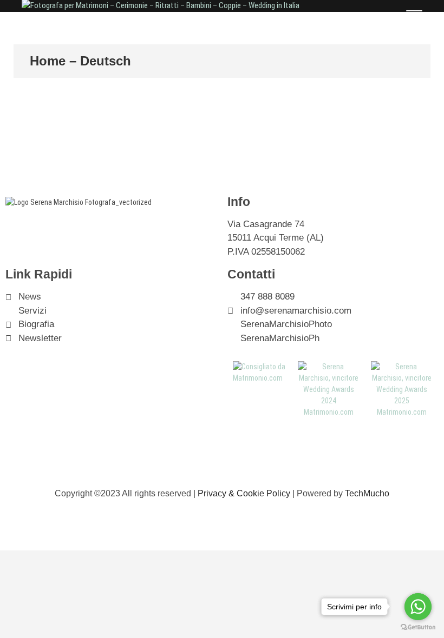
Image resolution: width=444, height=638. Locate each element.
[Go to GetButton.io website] (418, 627)
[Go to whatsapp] (418, 606)
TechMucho (367, 493)
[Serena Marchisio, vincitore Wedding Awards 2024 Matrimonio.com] (329, 366)
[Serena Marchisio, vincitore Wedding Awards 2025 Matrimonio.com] (402, 366)
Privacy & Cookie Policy (244, 493)
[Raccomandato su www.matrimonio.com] (260, 366)
